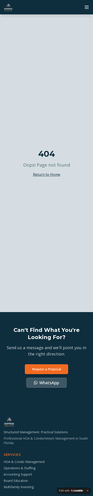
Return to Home (46, 174)
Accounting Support (18, 474)
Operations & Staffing (19, 468)
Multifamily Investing (19, 487)
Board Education (16, 480)
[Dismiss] (87, 490)
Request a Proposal (46, 369)
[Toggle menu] (86, 7)
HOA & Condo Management (24, 462)
